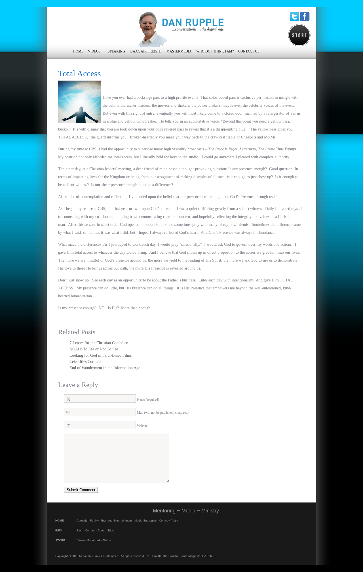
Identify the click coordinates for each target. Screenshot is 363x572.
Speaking (116, 51)
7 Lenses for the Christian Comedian (98, 343)
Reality (94, 520)
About (101, 530)
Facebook (93, 540)
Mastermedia (179, 51)
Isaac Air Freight (146, 51)
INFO (58, 530)
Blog (80, 530)
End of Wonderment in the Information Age (104, 368)
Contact (90, 530)
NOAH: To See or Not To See (93, 349)
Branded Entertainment (116, 520)
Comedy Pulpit (168, 520)
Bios (111, 530)
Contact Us (248, 51)
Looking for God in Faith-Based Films (100, 355)
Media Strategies (145, 520)
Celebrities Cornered (85, 361)
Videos (95, 51)
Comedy (82, 520)
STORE (60, 540)
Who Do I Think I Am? (215, 51)
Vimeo (81, 540)
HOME (59, 520)
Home (78, 51)
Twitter (107, 540)
